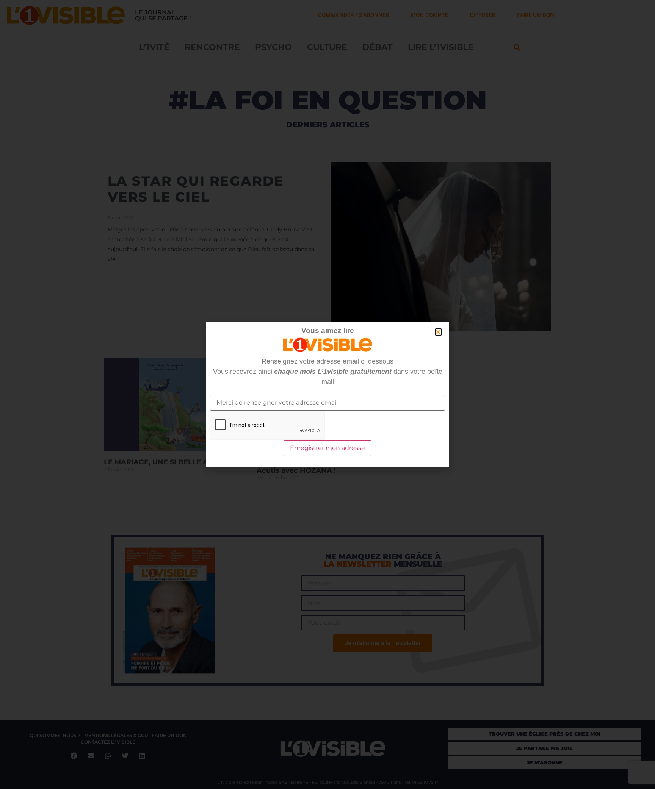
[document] (327, 394)
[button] (438, 332)
